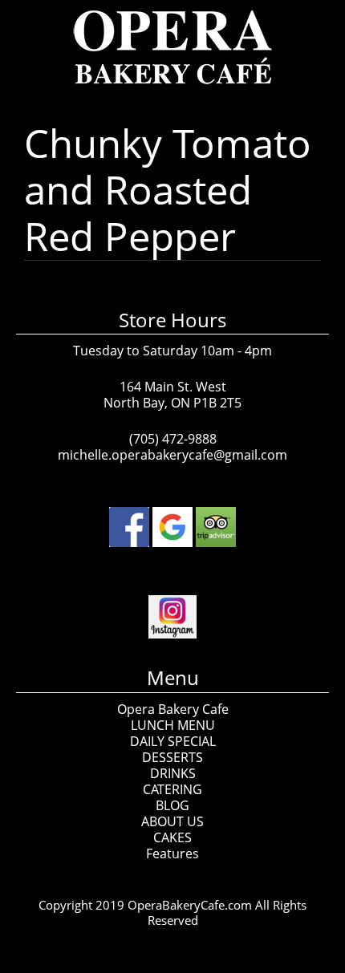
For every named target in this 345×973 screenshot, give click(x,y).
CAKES (172, 837)
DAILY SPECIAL (173, 741)
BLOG (172, 805)
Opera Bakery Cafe (173, 709)
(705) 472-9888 (173, 439)
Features (172, 853)
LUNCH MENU (173, 725)
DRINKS (173, 773)
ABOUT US (172, 821)
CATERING (172, 789)
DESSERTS (172, 757)
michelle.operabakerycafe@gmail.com (172, 455)
